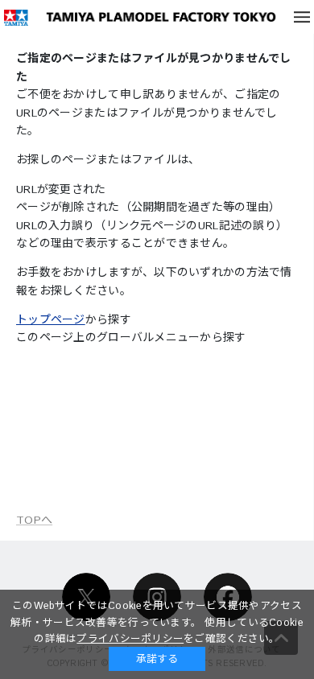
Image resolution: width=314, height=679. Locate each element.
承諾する (157, 659)
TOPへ (34, 520)
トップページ (50, 320)
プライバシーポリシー (130, 639)
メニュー (302, 17)
